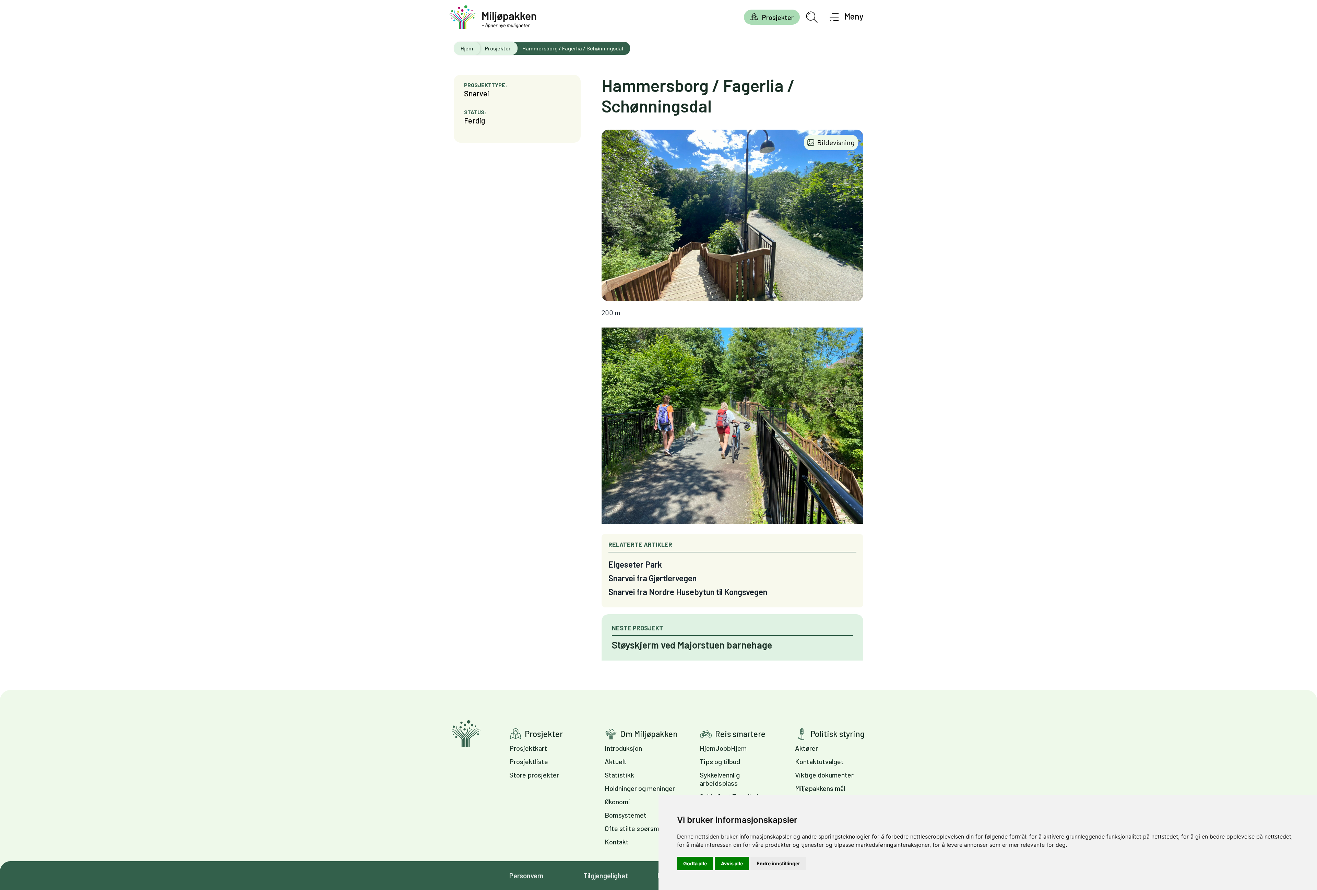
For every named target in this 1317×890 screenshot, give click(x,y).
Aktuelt (616, 761)
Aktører (806, 748)
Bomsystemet (625, 815)
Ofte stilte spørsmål (634, 828)
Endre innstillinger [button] (778, 863)
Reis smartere (740, 734)
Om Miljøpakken (649, 734)
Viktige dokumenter (824, 775)
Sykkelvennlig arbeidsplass (720, 779)
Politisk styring (837, 734)
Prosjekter (778, 17)
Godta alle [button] (695, 863)
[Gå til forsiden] (493, 17)
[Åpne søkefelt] (812, 17)
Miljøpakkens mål (820, 788)
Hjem (467, 48)
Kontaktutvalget (819, 761)
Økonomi (617, 801)
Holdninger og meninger (640, 788)
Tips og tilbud (720, 761)
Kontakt (617, 842)
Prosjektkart (528, 748)
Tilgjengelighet (605, 875)
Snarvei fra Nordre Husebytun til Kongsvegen (687, 592)
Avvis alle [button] (732, 863)
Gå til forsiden (466, 733)
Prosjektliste (528, 761)
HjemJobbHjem (723, 748)
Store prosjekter (534, 775)
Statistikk (619, 775)
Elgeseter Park (635, 564)
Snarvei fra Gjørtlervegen (652, 578)
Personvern (526, 875)
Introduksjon (623, 748)
